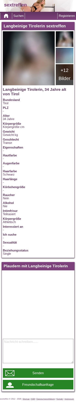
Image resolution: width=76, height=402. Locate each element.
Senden (38, 373)
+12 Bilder (65, 74)
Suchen (18, 15)
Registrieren (67, 15)
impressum (69, 399)
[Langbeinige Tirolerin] (29, 58)
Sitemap (26, 399)
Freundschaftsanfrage (38, 384)
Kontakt (60, 399)
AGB (33, 399)
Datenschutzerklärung (45, 399)
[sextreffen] (6, 16)
